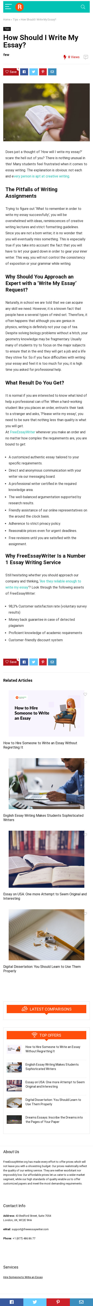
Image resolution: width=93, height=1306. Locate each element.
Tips (15, 19)
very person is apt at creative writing (41, 176)
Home (6, 19)
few (6, 55)
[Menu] (8, 7)
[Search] (83, 7)
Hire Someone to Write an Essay (23, 1277)
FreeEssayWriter (22, 432)
